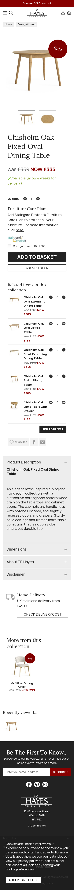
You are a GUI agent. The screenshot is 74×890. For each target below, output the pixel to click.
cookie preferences (20, 869)
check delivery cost (43, 614)
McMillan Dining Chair (22, 685)
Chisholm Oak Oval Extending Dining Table (34, 301)
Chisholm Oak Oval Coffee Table (34, 328)
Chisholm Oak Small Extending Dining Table (35, 354)
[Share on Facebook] (34, 442)
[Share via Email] (42, 442)
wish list (21, 442)
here (19, 230)
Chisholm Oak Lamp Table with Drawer (35, 406)
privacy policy (28, 861)
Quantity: (14, 199)
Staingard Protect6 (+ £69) (30, 246)
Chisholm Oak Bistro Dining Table (34, 380)
